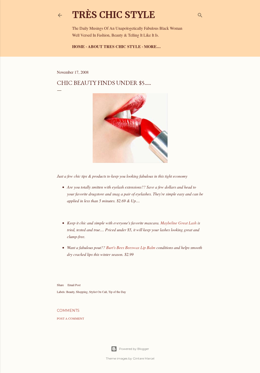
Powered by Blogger (134, 349)
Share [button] (60, 285)
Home (78, 46)
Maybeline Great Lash (178, 222)
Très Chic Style (113, 15)
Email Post (74, 285)
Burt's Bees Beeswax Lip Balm (130, 247)
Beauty (70, 292)
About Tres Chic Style (114, 46)
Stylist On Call (98, 292)
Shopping (82, 292)
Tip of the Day (117, 292)
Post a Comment (70, 318)
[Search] (200, 14)
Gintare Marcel (143, 358)
